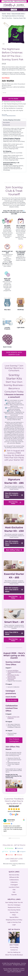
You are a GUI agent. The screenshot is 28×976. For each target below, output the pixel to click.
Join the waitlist (13, 98)
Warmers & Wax (14, 875)
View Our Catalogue (14, 905)
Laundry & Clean (14, 887)
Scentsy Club (14, 912)
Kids (14, 889)
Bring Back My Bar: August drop (13, 675)
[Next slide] (23, 33)
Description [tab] (6, 122)
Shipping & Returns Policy (14, 920)
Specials (14, 894)
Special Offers (14, 917)
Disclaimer (16, 968)
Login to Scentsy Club (14, 922)
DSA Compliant (16, 971)
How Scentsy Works (14, 910)
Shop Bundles (12, 700)
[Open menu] (24, 9)
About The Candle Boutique (14, 955)
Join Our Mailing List (14, 952)
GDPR (22, 968)
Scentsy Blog (14, 947)
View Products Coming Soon (14, 740)
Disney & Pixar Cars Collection (13, 717)
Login (14, 924)
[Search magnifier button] (2, 9)
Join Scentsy (11, 790)
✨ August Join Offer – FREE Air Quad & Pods (14, 1)
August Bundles (11, 696)
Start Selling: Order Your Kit (14, 902)
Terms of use (8, 970)
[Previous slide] (4, 33)
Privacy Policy (7, 968)
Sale (14, 892)
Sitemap (15, 970)
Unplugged (14, 884)
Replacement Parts (14, 907)
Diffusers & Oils (14, 877)
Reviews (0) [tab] (6, 125)
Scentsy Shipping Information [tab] (11, 120)
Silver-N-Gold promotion (11, 678)
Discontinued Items (11, 115)
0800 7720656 (14, 945)
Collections (14, 882)
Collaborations (14, 879)
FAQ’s (14, 915)
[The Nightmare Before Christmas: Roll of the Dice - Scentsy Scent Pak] (14, 33)
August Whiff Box (12, 670)
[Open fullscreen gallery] (24, 43)
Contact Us (14, 950)
